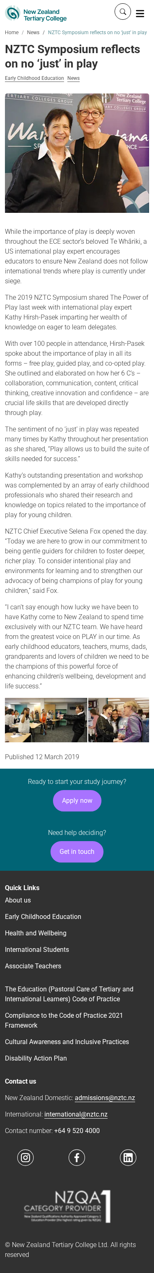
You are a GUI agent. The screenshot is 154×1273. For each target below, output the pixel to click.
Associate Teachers (33, 966)
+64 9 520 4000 (77, 1131)
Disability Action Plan (36, 1058)
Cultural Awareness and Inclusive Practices (67, 1042)
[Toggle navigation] (140, 13)
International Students (37, 950)
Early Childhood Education (34, 78)
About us (18, 900)
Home (11, 32)
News (33, 32)
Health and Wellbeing (36, 933)
